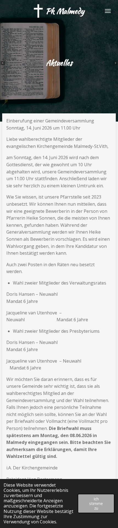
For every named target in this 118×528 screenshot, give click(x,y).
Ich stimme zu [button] (96, 503)
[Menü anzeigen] (108, 11)
